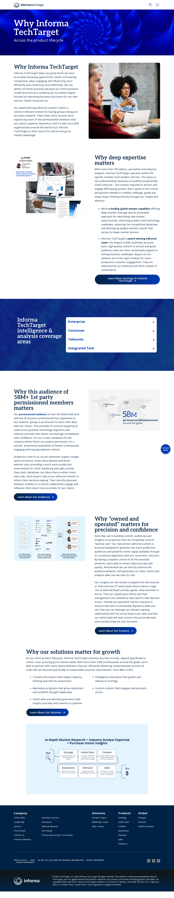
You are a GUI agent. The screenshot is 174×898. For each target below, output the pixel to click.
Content (122, 826)
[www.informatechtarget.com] (30, 5)
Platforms (123, 843)
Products (124, 813)
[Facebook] (158, 860)
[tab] (111, 321)
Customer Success (50, 817)
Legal (32, 860)
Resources (47, 822)
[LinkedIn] (148, 860)
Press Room (20, 830)
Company (20, 813)
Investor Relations (22, 839)
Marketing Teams (100, 822)
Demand (122, 835)
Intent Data (123, 822)
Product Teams (99, 817)
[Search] (150, 4)
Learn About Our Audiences (33, 497)
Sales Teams (98, 826)
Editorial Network (50, 826)
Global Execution (146, 826)
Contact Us (19, 835)
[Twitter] (153, 860)
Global (142, 813)
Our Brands (47, 830)
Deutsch (142, 822)
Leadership (19, 822)
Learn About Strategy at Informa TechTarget (127, 279)
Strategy (122, 817)
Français (142, 817)
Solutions (98, 813)
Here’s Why (19, 817)
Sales (120, 839)
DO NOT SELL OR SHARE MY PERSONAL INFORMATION (60, 860)
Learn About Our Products (113, 630)
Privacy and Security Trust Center (57, 835)
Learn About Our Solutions (45, 712)
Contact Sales (165, 449)
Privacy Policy (20, 860)
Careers (17, 826)
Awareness (123, 830)
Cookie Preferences (95, 860)
